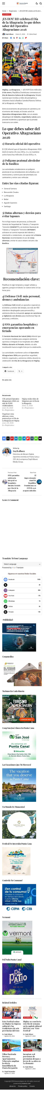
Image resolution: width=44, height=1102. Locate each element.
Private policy (22, 1086)
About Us (12, 1086)
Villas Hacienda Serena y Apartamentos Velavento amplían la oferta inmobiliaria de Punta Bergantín (10, 1061)
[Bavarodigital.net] (22, 3)
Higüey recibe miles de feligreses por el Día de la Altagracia (30, 401)
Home (4, 11)
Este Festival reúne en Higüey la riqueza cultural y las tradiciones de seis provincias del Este (11, 1026)
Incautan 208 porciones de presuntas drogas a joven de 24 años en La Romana (32, 1059)
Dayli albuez (10, 34)
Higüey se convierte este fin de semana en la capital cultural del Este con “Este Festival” (32, 1026)
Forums (32, 1086)
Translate (19, 567)
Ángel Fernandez (9, 1071)
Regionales (13, 11)
